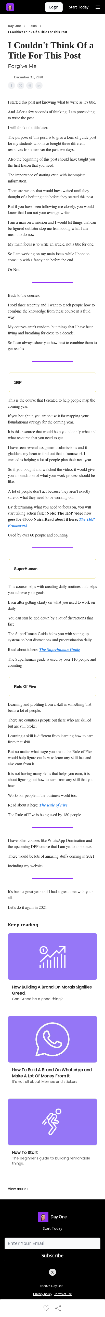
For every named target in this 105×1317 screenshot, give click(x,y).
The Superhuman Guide (59, 649)
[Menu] (98, 6)
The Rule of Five (53, 805)
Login (53, 7)
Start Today (78, 7)
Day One (14, 26)
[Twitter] (52, 1272)
